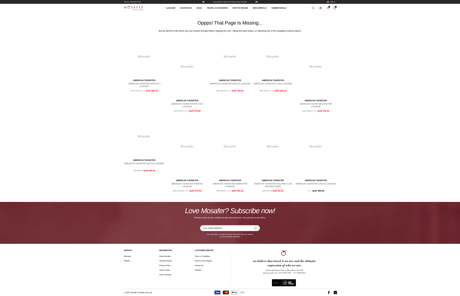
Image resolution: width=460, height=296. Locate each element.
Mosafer (134, 292)
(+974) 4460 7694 (135, 2)
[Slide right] (256, 1)
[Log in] (320, 8)
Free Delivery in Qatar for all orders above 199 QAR (230, 2)
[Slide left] (203, 1)
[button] (334, 2)
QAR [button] (331, 2)
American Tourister (144, 80)
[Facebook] (329, 292)
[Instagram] (335, 292)
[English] (328, 2)
